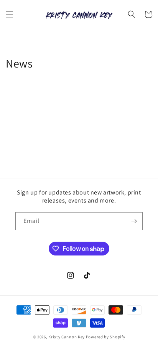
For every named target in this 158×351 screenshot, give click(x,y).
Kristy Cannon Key (66, 336)
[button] (9, 14)
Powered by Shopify (105, 336)
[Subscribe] (133, 221)
